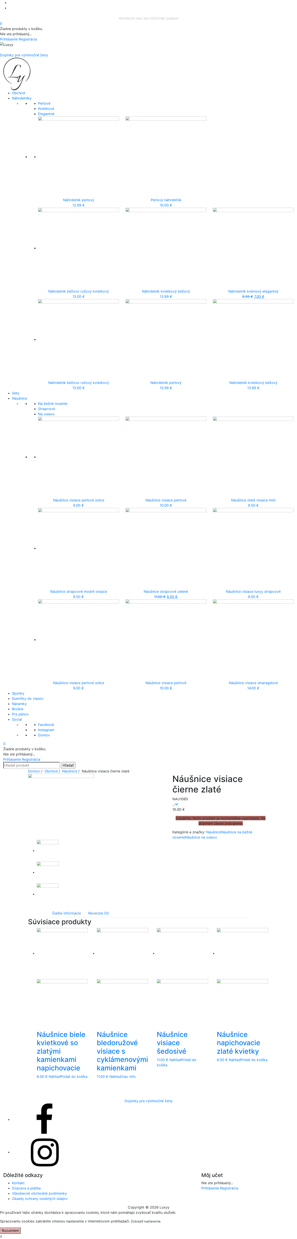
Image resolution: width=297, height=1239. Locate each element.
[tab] (67, 913)
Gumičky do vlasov (27, 698)
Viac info (128, 1076)
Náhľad (54, 1076)
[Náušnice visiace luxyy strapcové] (253, 548)
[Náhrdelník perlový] (78, 156)
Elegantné (46, 114)
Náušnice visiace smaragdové (253, 683)
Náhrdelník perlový (78, 200)
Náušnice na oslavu (201, 837)
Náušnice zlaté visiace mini (253, 500)
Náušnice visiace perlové (165, 500)
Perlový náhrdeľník (166, 200)
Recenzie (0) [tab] (98, 913)
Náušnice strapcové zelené (166, 591)
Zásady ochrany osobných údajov (40, 1198)
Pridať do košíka (73, 1076)
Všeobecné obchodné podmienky (39, 1193)
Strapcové (46, 409)
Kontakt (18, 1183)
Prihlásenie (9, 39)
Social (17, 719)
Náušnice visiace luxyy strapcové (253, 591)
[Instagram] (44, 1152)
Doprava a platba (26, 1188)
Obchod (18, 93)
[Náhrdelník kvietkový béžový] (165, 248)
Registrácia (28, 39)
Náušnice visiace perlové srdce (78, 500)
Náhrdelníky (22, 98)
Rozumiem (10, 1230)
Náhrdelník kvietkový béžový (166, 291)
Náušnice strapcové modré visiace (78, 591)
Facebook (46, 724)
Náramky (19, 704)
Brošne (17, 709)
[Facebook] (44, 1119)
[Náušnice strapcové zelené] (165, 548)
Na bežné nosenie (52, 403)
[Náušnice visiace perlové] (165, 457)
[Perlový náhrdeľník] (165, 156)
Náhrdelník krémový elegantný (253, 291)
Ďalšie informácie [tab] (66, 913)
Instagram (46, 730)
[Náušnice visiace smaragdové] (253, 639)
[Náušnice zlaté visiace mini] (253, 457)
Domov (44, 735)
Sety (15, 393)
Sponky (18, 693)
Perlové (44, 103)
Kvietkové (46, 108)
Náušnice (19, 398)
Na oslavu (46, 414)
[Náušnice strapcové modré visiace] (78, 548)
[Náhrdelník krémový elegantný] (253, 248)
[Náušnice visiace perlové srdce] (78, 457)
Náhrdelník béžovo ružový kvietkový (78, 291)
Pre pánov (20, 714)
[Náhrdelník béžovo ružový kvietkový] (78, 248)
